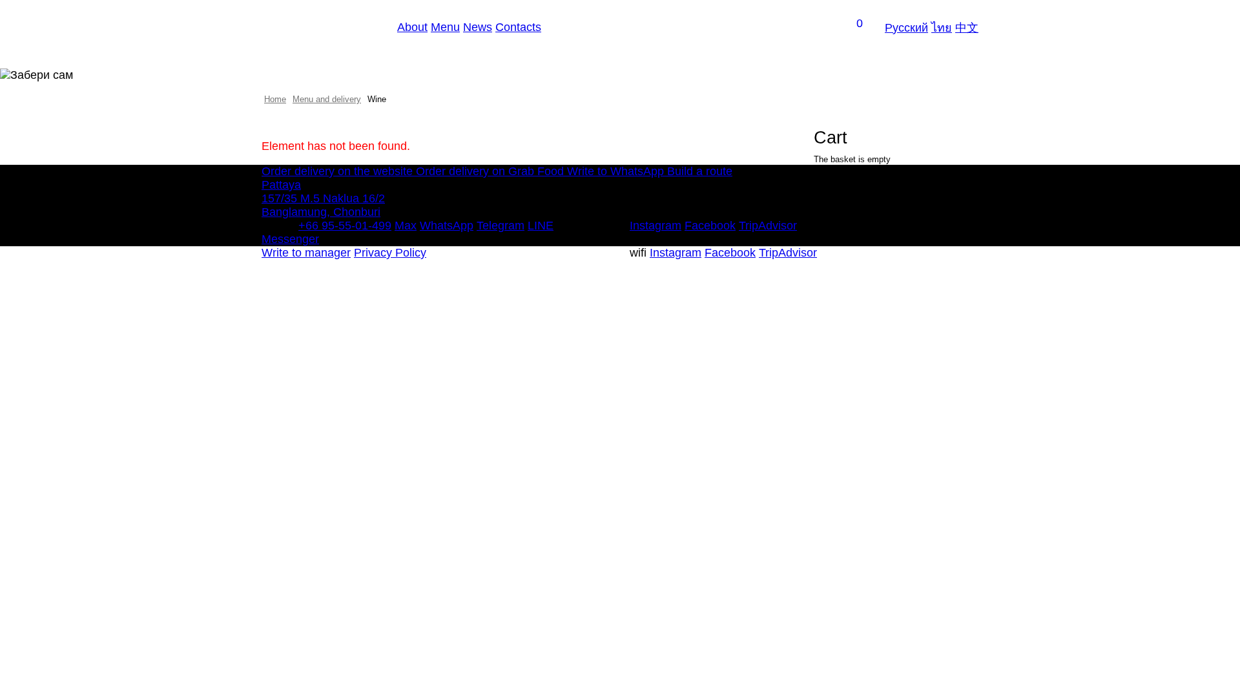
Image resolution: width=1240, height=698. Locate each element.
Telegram (500, 225)
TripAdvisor (768, 225)
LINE (540, 225)
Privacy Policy (390, 252)
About (412, 27)
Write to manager (306, 252)
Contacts (518, 27)
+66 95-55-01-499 (344, 225)
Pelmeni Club (321, 27)
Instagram (655, 225)
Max (406, 225)
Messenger (290, 239)
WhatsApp (446, 225)
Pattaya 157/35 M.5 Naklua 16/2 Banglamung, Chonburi (323, 198)
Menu (445, 27)
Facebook (710, 225)
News (477, 27)
